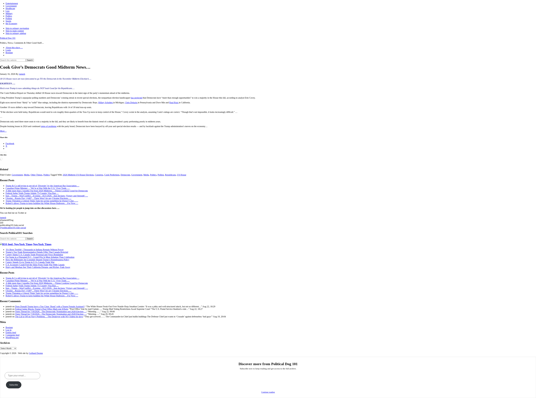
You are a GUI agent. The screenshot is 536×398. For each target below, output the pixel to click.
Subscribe (13, 385)
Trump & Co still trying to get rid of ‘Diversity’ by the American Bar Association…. (42, 186)
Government (17, 175)
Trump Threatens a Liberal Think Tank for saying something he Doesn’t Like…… (42, 201)
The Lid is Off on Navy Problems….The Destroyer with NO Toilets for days (49, 316)
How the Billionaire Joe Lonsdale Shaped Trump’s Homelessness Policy (37, 259)
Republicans (170, 175)
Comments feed (12, 335)
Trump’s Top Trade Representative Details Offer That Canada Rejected (37, 252)
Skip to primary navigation (17, 28)
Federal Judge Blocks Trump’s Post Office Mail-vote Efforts (41, 309)
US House (181, 175)
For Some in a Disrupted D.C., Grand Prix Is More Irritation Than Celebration (40, 257)
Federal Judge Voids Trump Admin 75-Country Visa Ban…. (32, 193)
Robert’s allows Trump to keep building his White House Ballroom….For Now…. (42, 203)
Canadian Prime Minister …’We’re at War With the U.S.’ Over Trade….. (38, 188)
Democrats (125, 175)
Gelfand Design (36, 353)
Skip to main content (15, 31)
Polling (161, 175)
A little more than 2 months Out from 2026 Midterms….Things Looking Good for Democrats (47, 191)
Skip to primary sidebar (16, 33)
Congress (99, 175)
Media (26, 175)
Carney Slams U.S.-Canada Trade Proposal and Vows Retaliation (34, 254)
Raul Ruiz (174, 102)
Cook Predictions (111, 175)
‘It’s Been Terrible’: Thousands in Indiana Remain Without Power (35, 249)
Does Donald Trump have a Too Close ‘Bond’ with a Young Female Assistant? (49, 306)
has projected (136, 98)
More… (3, 131)
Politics (46, 175)
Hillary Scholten (105, 102)
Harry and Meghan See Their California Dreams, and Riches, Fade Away (38, 267)
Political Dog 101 (7, 38)
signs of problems (48, 126)
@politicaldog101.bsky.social (13, 227)
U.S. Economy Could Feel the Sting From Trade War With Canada (35, 265)
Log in (8, 330)
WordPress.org (12, 337)
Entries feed (11, 332)
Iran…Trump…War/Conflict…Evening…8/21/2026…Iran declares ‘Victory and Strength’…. (47, 196)
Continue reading (268, 392)
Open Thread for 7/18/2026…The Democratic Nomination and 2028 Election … (50, 311)
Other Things (36, 175)
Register (9, 327)
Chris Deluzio (131, 102)
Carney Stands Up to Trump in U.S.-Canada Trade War (30, 262)
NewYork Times (42, 244)
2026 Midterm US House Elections (78, 175)
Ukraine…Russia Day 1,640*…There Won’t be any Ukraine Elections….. (38, 198)
